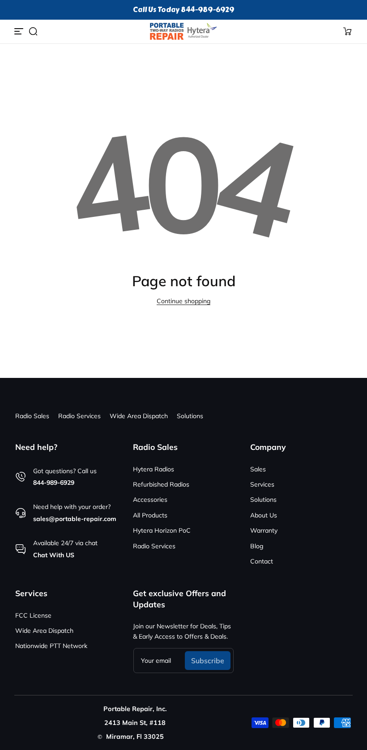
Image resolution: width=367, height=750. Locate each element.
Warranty (263, 530)
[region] (183, 10)
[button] (33, 31)
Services (262, 484)
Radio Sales (32, 416)
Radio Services (79, 416)
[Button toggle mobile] (19, 31)
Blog (256, 546)
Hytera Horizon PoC (162, 530)
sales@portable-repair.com (74, 519)
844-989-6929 (53, 483)
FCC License (33, 615)
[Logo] (183, 31)
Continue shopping (183, 301)
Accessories (150, 500)
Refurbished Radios (161, 484)
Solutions (190, 416)
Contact (261, 561)
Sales (258, 469)
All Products (150, 515)
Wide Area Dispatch (139, 416)
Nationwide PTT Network (51, 646)
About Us (263, 515)
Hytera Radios (153, 469)
